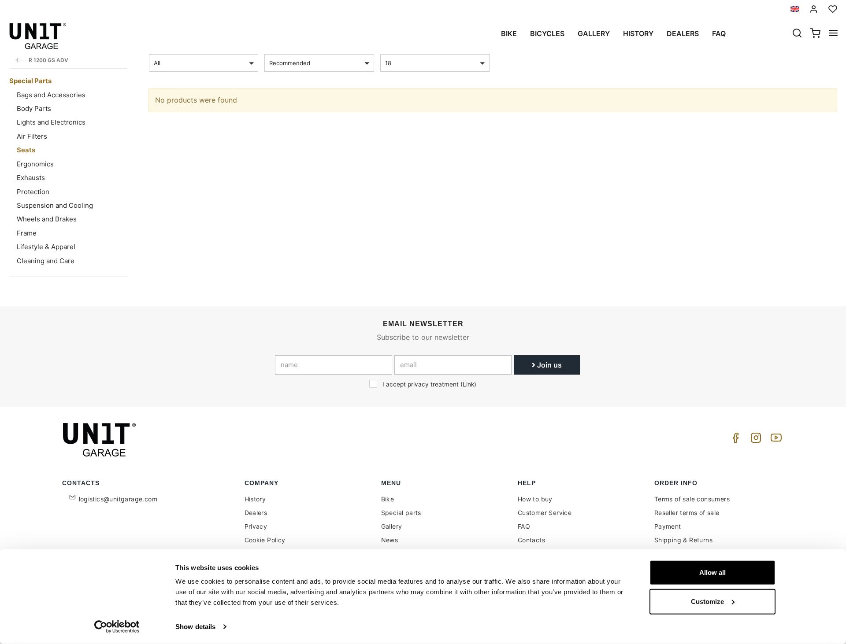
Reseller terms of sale (687, 512)
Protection (33, 192)
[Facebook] (734, 440)
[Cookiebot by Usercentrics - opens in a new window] (117, 626)
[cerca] (797, 34)
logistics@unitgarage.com (118, 499)
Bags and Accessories (51, 95)
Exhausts (31, 177)
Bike (509, 33)
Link (468, 384)
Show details (195, 626)
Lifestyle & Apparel (46, 247)
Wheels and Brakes (47, 219)
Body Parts (34, 108)
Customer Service (544, 512)
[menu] (833, 34)
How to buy (535, 499)
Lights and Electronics (51, 122)
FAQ (524, 526)
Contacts (531, 540)
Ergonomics (35, 164)
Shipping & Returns (683, 540)
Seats (26, 150)
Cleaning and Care (45, 261)
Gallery (594, 33)
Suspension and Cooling (55, 205)
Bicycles (547, 33)
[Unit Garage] (100, 439)
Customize (707, 601)
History (638, 33)
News (389, 540)
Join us (548, 365)
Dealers (683, 33)
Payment (667, 526)
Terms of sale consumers (692, 499)
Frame (27, 233)
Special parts (401, 512)
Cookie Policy (265, 540)
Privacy (256, 526)
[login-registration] (813, 9)
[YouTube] (775, 440)
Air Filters (32, 136)
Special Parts (30, 81)
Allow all (712, 572)
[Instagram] (754, 440)
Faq (719, 33)
